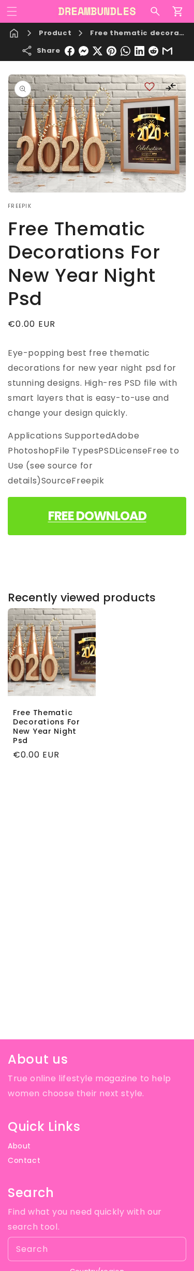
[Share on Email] (167, 51)
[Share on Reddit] (153, 51)
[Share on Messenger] (83, 51)
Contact (24, 1160)
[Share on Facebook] (70, 51)
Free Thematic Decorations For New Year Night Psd (46, 726)
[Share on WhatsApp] (125, 51)
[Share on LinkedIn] (139, 51)
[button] (12, 11)
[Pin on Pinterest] (111, 51)
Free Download (97, 515)
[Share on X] (97, 51)
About (19, 1146)
